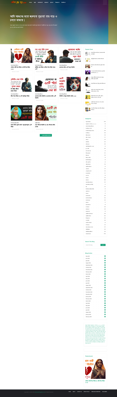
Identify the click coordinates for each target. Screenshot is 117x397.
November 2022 (95, 269)
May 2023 (95, 278)
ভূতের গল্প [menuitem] (51, 2)
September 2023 (95, 287)
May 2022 (95, 256)
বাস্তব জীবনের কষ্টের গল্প (96, 182)
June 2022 (95, 258)
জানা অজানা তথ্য (96, 150)
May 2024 (95, 305)
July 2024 (95, 310)
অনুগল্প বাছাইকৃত (96, 121)
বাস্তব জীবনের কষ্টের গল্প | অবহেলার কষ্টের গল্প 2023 (98, 53)
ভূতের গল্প (96, 202)
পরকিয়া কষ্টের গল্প (96, 164)
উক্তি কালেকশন (96, 135)
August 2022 (95, 262)
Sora (16, 394)
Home (70, 391)
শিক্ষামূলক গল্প (96, 218)
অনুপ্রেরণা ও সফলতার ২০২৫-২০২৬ (96, 123)
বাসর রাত (96, 177)
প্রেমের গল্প (96, 168)
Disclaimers (104, 391)
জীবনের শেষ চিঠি (96, 157)
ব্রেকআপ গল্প (96, 191)
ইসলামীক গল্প (96, 132)
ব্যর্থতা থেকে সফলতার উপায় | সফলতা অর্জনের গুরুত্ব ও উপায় (97, 90)
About (74, 391)
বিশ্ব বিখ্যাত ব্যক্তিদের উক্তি (15, 122)
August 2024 (95, 312)
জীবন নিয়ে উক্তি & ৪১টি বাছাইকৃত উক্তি (20, 96)
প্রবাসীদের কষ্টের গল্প (96, 166)
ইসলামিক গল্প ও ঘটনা (96, 128)
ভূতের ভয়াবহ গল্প (96, 204)
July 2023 (95, 283)
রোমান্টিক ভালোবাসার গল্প (96, 213)
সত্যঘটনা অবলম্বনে (96, 222)
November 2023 (95, 292)
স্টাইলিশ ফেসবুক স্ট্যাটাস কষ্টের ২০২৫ (67, 96)
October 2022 (95, 267)
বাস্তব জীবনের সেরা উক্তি (96, 184)
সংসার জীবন (96, 220)
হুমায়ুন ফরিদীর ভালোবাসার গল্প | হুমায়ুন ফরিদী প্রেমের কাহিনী (97, 78)
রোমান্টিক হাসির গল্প (37, 122)
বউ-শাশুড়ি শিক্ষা (96, 173)
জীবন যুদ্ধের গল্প (96, 153)
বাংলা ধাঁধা (96, 175)
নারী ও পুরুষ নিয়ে (96, 162)
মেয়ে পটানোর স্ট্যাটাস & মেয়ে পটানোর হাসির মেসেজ (45, 125)
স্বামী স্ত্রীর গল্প (96, 229)
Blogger (24, 394)
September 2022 (95, 265)
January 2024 (95, 296)
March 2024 (95, 301)
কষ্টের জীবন (96, 141)
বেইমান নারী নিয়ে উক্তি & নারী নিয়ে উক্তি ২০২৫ (20, 68)
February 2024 (95, 298)
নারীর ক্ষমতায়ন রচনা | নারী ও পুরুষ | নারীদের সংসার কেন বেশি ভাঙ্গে (97, 96)
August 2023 (95, 285)
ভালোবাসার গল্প (96, 200)
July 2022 (95, 260)
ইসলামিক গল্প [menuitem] (63, 2)
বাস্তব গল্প (96, 180)
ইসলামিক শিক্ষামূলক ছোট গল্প (96, 130)
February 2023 (95, 271)
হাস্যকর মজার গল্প (96, 233)
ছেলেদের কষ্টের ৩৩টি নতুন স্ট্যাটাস (67, 67)
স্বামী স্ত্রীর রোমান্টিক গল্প (96, 231)
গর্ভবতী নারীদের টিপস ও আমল (96, 146)
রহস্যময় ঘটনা (96, 211)
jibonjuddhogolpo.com (40, 392)
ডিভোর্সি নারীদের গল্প (96, 159)
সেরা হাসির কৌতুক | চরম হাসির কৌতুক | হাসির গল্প (97, 108)
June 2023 (95, 280)
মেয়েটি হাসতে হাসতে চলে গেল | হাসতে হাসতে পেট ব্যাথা (97, 102)
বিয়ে (96, 186)
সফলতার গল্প (96, 224)
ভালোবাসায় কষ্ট (96, 195)
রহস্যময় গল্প (96, 209)
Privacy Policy (86, 391)
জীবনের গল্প (96, 155)
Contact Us (79, 391)
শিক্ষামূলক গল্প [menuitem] (57, 2)
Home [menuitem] (30, 2)
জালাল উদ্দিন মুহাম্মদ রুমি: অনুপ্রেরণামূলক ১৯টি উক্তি (21, 125)
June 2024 (95, 307)
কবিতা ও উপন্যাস (96, 137)
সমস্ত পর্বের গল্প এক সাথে (96, 227)
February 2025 (95, 316)
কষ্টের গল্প (96, 139)
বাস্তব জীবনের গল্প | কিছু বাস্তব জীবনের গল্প (98, 83)
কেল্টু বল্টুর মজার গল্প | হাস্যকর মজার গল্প (97, 58)
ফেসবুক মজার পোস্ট (96, 171)
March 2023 (95, 274)
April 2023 (95, 276)
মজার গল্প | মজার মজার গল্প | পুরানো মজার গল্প (98, 65)
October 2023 (95, 289)
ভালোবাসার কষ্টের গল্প (96, 197)
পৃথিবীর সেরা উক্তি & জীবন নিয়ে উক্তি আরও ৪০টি (45, 68)
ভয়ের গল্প (96, 193)
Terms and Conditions (95, 391)
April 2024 (95, 303)
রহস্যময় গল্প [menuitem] (46, 2)
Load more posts (46, 135)
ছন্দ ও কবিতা (96, 148)
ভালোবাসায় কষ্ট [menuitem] (40, 2)
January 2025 (95, 314)
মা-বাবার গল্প (96, 206)
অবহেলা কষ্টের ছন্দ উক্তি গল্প (14, 65)
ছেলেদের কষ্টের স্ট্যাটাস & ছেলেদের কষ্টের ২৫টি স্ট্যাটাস (45, 97)
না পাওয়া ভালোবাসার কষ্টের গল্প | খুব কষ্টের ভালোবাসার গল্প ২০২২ (98, 71)
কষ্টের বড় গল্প (96, 144)
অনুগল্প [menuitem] (35, 2)
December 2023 (95, 294)
